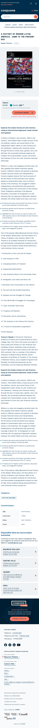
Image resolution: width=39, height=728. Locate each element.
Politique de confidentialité (12, 696)
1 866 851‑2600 (24, 636)
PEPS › (6, 673)
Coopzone (7, 24)
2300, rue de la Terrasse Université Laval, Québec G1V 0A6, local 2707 (12, 590)
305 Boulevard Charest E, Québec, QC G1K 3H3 (11, 564)
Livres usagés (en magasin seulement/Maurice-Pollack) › (19, 683)
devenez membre (6, 5)
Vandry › (7, 670)
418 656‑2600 (17, 633)
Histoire (21, 24)
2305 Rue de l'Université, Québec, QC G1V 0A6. (11, 553)
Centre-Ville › (10, 664)
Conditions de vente (10, 701)
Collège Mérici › (9, 676)
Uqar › (6, 679)
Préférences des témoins (14, 704)
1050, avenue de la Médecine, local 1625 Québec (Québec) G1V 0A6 (12, 577)
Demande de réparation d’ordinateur (15, 693)
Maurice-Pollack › (11, 657)
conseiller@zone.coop (14, 543)
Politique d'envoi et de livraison (13, 699)
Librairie (14, 24)
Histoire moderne (29, 24)
